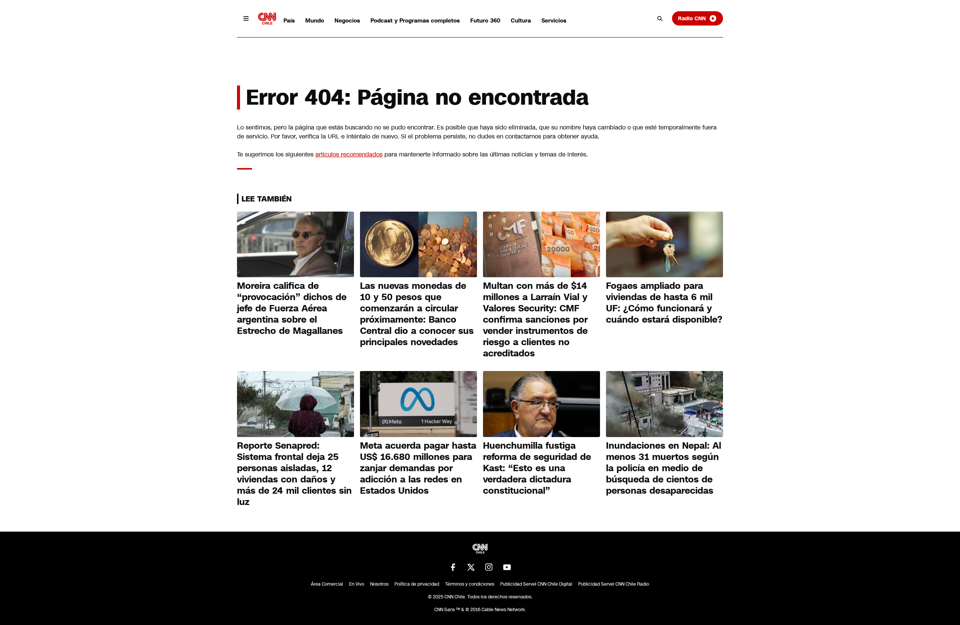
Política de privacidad (416, 584)
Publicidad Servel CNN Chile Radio (613, 584)
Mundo (314, 20)
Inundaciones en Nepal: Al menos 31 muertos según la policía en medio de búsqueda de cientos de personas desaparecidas (663, 468)
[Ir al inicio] (267, 18)
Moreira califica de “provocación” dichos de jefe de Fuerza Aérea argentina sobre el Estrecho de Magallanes (291, 308)
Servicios (554, 20)
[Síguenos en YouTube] (507, 567)
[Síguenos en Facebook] (453, 567)
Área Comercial (327, 584)
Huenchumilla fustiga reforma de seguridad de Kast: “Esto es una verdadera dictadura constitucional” (537, 468)
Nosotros (379, 584)
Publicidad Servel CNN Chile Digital (536, 584)
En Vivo (356, 584)
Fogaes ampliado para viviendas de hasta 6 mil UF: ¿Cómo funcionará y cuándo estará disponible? (664, 302)
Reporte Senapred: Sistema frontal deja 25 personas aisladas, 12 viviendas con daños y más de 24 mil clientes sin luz (294, 473)
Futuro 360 (485, 20)
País (289, 20)
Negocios (347, 20)
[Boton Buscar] (660, 18)
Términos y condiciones (469, 584)
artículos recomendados (348, 154)
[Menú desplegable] (246, 18)
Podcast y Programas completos (415, 20)
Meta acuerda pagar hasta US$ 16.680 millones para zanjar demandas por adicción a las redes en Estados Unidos (418, 468)
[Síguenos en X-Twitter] (471, 567)
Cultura (521, 20)
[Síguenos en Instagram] (489, 567)
